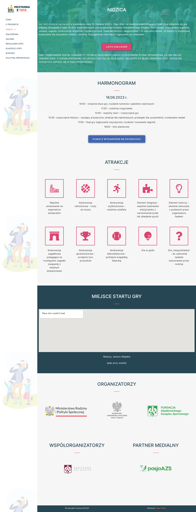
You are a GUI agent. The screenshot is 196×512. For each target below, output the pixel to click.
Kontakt (10, 53)
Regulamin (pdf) (14, 44)
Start (8, 20)
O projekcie (12, 25)
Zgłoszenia (12, 34)
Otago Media (160, 508)
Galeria (10, 39)
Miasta (9, 30)
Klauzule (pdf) (14, 49)
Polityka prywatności (18, 58)
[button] (117, 46)
